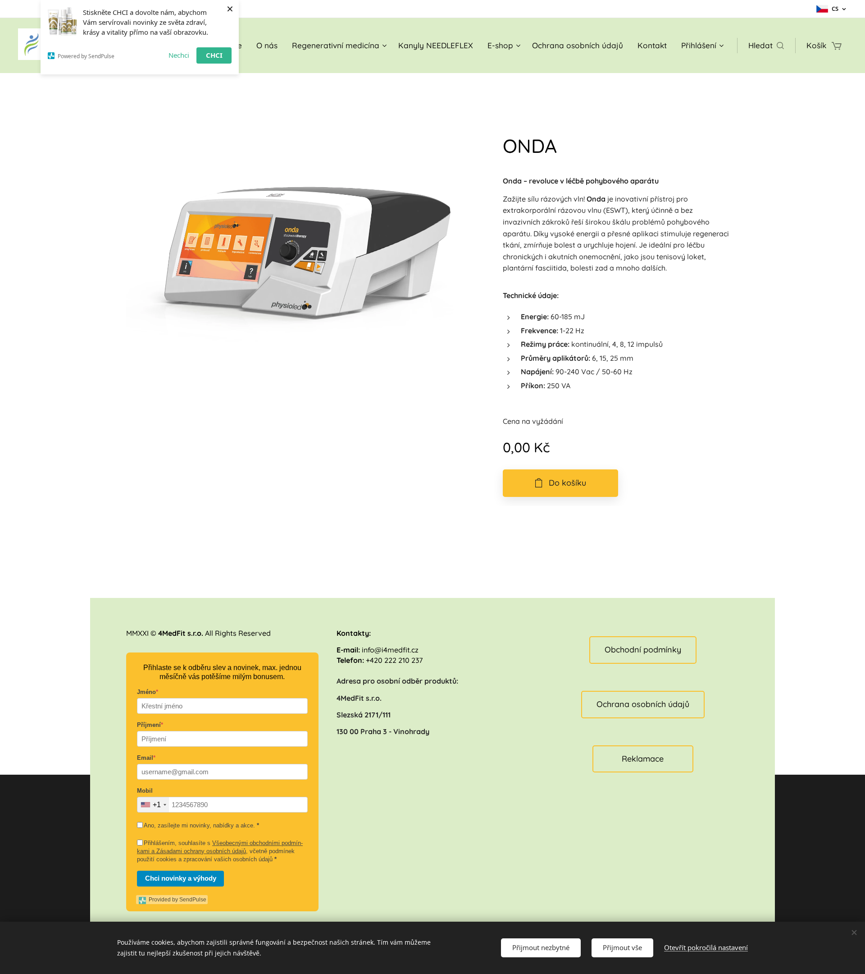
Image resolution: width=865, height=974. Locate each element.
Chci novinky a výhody (180, 878)
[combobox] (153, 804)
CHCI (214, 55)
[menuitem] (267, 45)
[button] (766, 45)
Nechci (178, 55)
